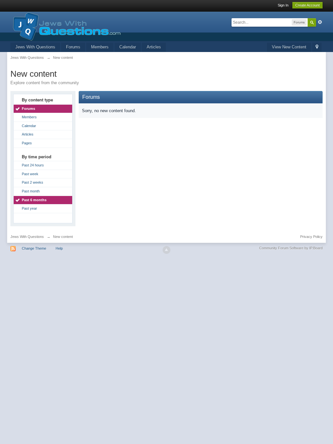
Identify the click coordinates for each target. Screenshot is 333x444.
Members (100, 47)
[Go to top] (166, 250)
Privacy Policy (311, 237)
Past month (31, 191)
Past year (29, 208)
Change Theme (34, 248)
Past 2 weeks (32, 182)
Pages (27, 143)
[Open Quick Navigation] (317, 47)
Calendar (127, 47)
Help (59, 248)
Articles (154, 47)
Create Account (307, 5)
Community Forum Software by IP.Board (291, 248)
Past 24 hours (33, 165)
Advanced (320, 22)
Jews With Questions (35, 47)
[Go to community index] (65, 25)
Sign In (283, 5)
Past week (30, 174)
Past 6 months (34, 200)
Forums (73, 47)
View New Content (289, 47)
